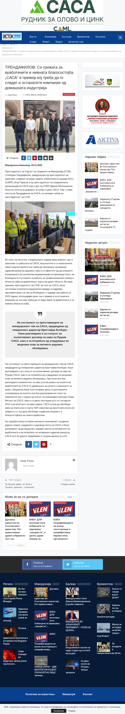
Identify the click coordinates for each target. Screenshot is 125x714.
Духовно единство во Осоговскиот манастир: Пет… (102, 264)
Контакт (88, 694)
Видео (59, 41)
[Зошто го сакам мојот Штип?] (103, 592)
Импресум (68, 694)
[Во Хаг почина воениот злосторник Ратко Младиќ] (9, 592)
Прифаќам (58, 711)
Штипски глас (76, 41)
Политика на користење (40, 694)
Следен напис (68, 484)
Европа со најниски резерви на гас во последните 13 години (101, 224)
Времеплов (83, 36)
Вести (33, 36)
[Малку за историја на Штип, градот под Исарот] (103, 628)
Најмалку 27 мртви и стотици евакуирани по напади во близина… (102, 205)
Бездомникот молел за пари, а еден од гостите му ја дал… (78, 650)
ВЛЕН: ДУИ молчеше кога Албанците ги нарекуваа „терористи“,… (100, 186)
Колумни (100, 36)
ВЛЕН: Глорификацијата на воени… (109, 329)
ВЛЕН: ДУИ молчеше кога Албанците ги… (108, 279)
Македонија (69, 94)
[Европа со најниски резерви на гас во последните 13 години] (91, 222)
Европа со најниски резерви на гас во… (109, 312)
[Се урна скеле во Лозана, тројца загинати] (72, 664)
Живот (46, 41)
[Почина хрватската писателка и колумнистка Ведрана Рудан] (9, 632)
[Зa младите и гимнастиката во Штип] (103, 647)
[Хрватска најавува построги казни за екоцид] (9, 612)
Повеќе (72, 711)
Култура (66, 36)
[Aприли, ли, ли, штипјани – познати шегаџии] (103, 609)
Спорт (33, 41)
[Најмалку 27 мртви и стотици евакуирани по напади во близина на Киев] (91, 203)
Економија (50, 36)
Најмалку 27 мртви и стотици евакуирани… (110, 296)
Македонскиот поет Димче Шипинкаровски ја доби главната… (78, 601)
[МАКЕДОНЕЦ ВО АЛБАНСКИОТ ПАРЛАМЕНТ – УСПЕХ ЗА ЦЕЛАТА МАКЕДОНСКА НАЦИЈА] (72, 615)
